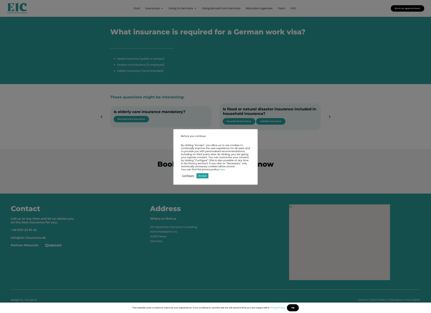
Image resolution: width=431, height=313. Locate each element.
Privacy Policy (277, 307)
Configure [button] (188, 175)
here (222, 169)
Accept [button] (202, 175)
